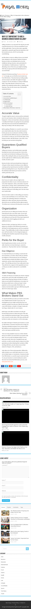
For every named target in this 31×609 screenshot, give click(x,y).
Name (4, 480)
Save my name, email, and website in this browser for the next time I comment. (15, 496)
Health (2, 575)
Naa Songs (8, 602)
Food (2, 570)
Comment (5, 465)
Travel (2, 593)
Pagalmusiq (17, 606)
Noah (4, 41)
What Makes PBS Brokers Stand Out (12, 107)
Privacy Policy (15, 602)
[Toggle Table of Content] (18, 94)
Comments (15, 507)
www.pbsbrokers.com (7, 361)
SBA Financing (9, 106)
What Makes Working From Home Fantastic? (18, 393)
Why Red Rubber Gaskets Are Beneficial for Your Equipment (11, 390)
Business (7, 15)
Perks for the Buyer (8, 103)
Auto (2, 556)
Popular (9, 507)
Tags (21, 507)
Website (4, 490)
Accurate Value (7, 96)
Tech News (3, 591)
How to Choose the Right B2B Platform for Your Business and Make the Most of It (14, 447)
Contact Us (22, 602)
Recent (3, 507)
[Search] (27, 548)
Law (2, 580)
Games (2, 572)
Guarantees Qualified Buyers (10, 98)
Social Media (4, 585)
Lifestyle (3, 583)
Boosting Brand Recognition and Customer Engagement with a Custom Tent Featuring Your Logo (15, 426)
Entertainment (4, 564)
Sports (2, 588)
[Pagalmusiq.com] (15, 6)
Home (2, 15)
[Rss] (15, 605)
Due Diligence (9, 104)
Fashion (3, 567)
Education (3, 562)
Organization (7, 101)
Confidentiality (7, 99)
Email (3, 485)
